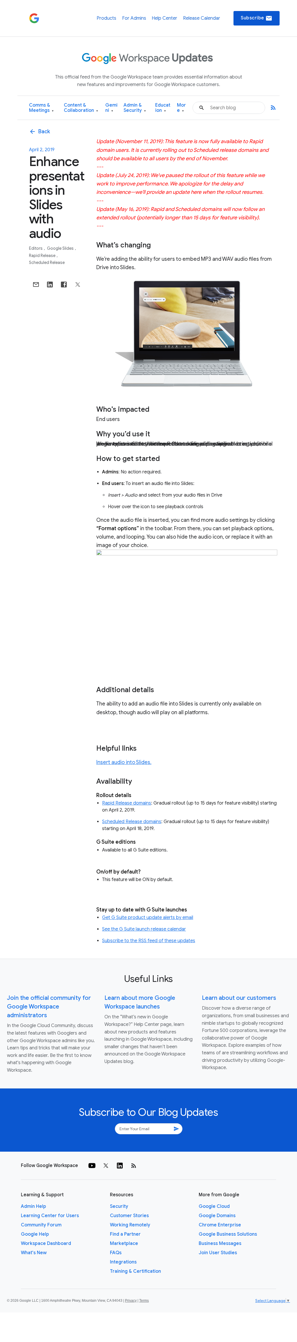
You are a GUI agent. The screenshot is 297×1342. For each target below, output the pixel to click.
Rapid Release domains (126, 803)
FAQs (116, 1253)
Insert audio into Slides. (123, 762)
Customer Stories (129, 1216)
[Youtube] (92, 1166)
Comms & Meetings (41, 108)
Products (106, 18)
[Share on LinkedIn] (50, 284)
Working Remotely (130, 1225)
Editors (36, 248)
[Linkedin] (120, 1166)
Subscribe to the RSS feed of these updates (148, 941)
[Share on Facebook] (64, 284)
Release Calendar (201, 18)
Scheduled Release (47, 262)
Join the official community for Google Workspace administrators (49, 1006)
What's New (34, 1253)
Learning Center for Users (50, 1216)
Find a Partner (125, 1234)
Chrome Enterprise (220, 1225)
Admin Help (33, 1206)
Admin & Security (135, 108)
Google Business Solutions (228, 1234)
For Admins (134, 18)
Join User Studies (218, 1253)
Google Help (35, 1234)
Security (119, 1206)
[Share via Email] (36, 284)
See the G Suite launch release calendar (144, 929)
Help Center (164, 18)
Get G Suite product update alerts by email (147, 917)
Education (162, 108)
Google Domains (217, 1216)
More (181, 108)
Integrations (123, 1262)
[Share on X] (78, 284)
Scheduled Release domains (131, 822)
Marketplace (124, 1243)
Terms (144, 1301)
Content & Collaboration (81, 108)
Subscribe (256, 18)
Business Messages (220, 1243)
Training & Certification (135, 1271)
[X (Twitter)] (106, 1166)
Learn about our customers (239, 998)
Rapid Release (42, 255)
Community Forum (41, 1225)
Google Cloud (214, 1206)
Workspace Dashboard (46, 1243)
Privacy (131, 1301)
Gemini (111, 108)
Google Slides (61, 248)
